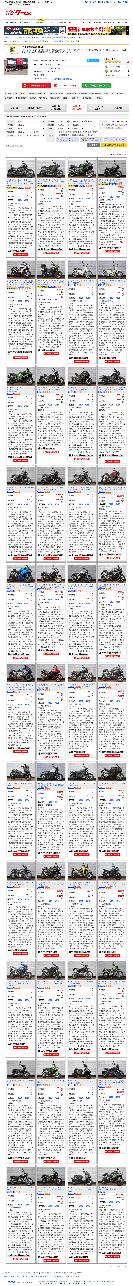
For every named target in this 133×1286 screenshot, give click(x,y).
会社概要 (42, 1281)
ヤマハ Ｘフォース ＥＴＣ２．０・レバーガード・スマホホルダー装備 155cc (81, 1189)
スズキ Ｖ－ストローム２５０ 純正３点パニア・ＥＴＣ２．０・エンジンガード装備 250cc (50, 283)
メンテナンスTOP (21, 41)
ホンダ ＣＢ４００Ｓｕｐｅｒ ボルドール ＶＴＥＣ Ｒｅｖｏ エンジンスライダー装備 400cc (50, 686)
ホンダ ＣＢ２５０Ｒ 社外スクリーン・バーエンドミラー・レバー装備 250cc (50, 983)
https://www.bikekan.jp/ (54, 68)
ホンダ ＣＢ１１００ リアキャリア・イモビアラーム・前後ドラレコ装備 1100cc (81, 587)
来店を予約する (37, 86)
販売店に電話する (98, 86)
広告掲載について (80, 1281)
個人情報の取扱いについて (63, 1281)
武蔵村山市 (45, 38)
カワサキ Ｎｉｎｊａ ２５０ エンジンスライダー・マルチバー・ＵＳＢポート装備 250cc (50, 884)
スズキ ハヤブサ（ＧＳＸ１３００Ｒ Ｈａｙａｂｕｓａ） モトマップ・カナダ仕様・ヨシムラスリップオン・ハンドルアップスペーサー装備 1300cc (20, 687)
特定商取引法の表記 (43, 78)
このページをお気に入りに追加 (118, 2)
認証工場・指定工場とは (63, 79)
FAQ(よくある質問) (94, 1281)
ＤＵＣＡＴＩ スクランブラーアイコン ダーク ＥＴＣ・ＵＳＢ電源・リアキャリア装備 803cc (112, 1083)
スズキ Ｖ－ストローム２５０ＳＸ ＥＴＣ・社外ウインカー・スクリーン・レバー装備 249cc (81, 884)
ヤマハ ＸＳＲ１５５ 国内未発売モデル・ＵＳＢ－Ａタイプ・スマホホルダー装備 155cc (50, 1189)
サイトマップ (91, 2)
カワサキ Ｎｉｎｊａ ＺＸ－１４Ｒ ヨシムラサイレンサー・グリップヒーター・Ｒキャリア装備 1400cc (81, 182)
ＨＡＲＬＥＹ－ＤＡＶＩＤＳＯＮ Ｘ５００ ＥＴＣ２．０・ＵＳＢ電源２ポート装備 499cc (50, 785)
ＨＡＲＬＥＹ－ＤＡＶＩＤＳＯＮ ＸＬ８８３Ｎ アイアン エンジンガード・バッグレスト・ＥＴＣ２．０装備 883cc (20, 182)
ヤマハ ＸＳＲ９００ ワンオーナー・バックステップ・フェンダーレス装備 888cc (50, 182)
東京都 (36, 38)
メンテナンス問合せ (68, 86)
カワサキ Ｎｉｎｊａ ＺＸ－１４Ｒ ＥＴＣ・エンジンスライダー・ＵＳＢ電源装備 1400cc (20, 389)
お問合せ (102, 2)
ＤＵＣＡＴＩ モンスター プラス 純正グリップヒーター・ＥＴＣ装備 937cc (111, 489)
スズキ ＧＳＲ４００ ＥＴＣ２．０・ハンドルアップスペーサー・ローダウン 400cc (20, 983)
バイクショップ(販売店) (23, 38)
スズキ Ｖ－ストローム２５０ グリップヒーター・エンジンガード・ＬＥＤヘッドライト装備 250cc (111, 884)
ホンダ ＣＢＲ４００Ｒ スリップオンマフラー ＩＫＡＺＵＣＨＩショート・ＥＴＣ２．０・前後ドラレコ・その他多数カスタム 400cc (20, 283)
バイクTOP (8, 38)
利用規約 (49, 1281)
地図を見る (94, 61)
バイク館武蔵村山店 (59, 38)
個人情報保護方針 (108, 1281)
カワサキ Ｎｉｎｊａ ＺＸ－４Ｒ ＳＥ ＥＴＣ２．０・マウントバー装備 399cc (20, 587)
